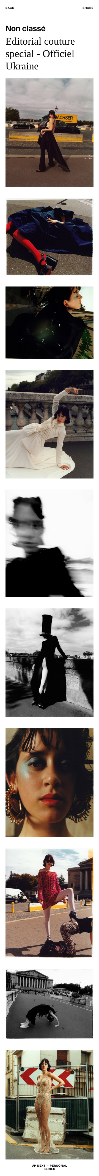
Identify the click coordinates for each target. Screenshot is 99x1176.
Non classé (26, 29)
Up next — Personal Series (49, 1167)
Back (10, 8)
